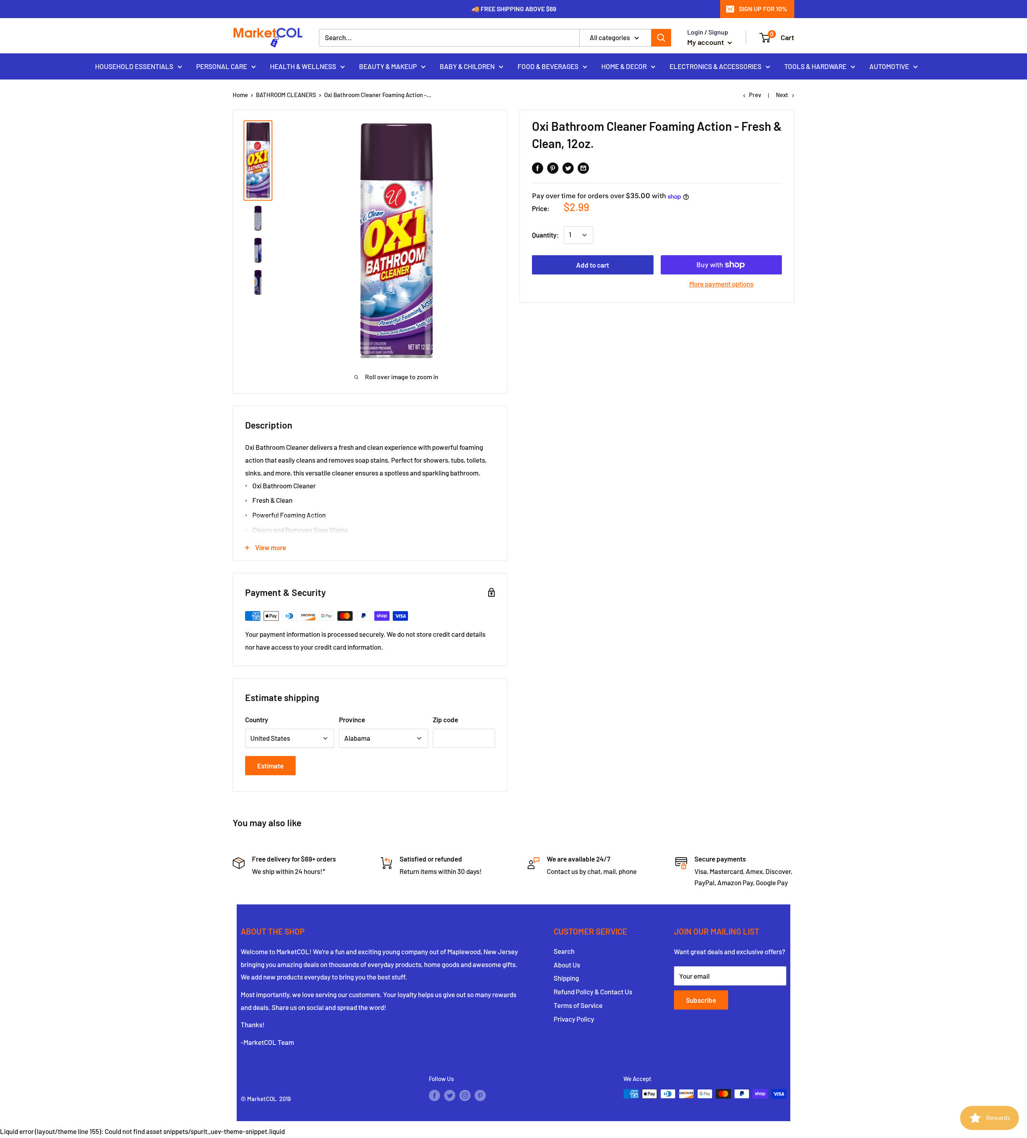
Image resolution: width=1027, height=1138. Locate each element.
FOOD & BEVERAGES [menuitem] (548, 66)
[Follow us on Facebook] (434, 1095)
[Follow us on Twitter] (449, 1095)
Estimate (270, 766)
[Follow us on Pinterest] (480, 1095)
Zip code (445, 719)
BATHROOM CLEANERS (286, 94)
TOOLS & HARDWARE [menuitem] (815, 66)
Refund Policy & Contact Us (593, 992)
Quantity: (545, 235)
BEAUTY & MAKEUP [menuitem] (388, 66)
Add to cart (592, 265)
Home (240, 94)
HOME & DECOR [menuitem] (624, 66)
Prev (755, 94)
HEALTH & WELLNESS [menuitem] (303, 66)
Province (352, 719)
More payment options (721, 284)
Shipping (566, 978)
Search (564, 951)
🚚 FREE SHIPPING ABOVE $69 (513, 8)
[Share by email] (583, 167)
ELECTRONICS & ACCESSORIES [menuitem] (715, 66)
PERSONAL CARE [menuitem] (221, 66)
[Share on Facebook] (537, 167)
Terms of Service (578, 1005)
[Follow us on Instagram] (465, 1095)
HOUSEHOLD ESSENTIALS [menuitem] (134, 66)
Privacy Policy (574, 1019)
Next (782, 94)
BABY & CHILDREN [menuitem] (467, 66)
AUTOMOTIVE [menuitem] (889, 66)
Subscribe (701, 1000)
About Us (567, 965)
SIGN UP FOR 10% (763, 8)
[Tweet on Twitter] (568, 167)
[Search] (661, 38)
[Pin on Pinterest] (552, 167)
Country (256, 719)
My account (706, 42)
